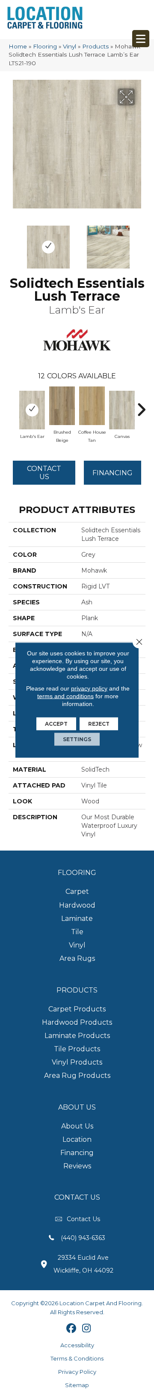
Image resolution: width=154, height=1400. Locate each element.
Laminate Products (77, 1036)
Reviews (77, 1166)
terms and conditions (65, 696)
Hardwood (77, 905)
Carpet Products (77, 1009)
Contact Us (44, 473)
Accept (56, 724)
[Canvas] (122, 410)
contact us (83, 1219)
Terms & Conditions (77, 1358)
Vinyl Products (77, 1062)
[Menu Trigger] (140, 38)
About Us (77, 1126)
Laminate (77, 918)
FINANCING (112, 473)
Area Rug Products (77, 1075)
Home (18, 46)
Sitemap (77, 1385)
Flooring (45, 46)
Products (95, 46)
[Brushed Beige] (62, 405)
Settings (77, 739)
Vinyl (69, 46)
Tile (77, 932)
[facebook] (71, 1328)
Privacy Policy (77, 1371)
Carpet (77, 891)
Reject (99, 724)
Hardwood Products (77, 1022)
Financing (77, 1153)
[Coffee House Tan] (92, 405)
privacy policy (89, 688)
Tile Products (77, 1049)
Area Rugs (77, 958)
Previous (13, 242)
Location (77, 1139)
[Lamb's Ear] (32, 410)
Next (141, 242)
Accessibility (77, 1345)
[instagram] (86, 1328)
